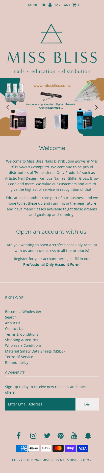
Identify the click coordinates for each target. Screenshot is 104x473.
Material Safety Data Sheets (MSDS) (35, 351)
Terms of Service (19, 356)
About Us (12, 323)
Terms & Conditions (21, 334)
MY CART (67, 5)
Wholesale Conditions (23, 345)
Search (11, 317)
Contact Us (14, 328)
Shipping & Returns (21, 339)
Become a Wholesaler (23, 311)
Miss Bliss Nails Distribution (67, 460)
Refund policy (16, 362)
